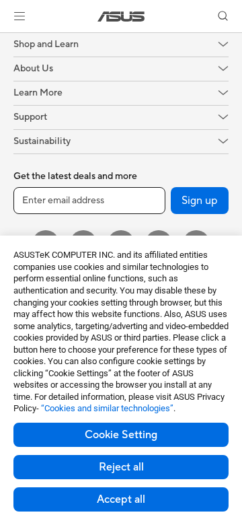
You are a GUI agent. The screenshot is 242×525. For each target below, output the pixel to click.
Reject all (121, 467)
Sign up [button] (200, 200)
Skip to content (8, 41)
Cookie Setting (121, 435)
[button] (19, 16)
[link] (121, 16)
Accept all (121, 499)
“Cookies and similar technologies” (107, 408)
